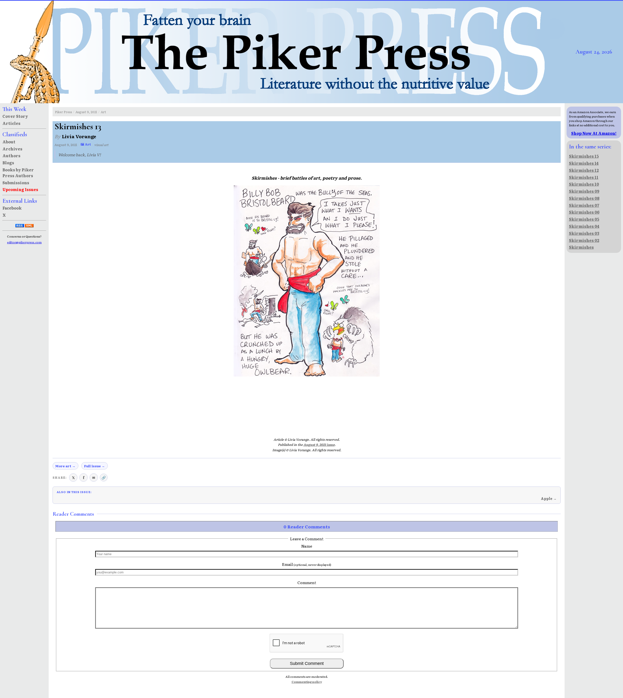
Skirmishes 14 (584, 163)
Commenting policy (307, 682)
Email (306, 564)
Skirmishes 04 (584, 226)
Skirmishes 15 (584, 156)
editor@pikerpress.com (24, 242)
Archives (12, 149)
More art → (65, 465)
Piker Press (63, 112)
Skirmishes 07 (584, 205)
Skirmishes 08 (584, 198)
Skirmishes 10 (584, 184)
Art (103, 112)
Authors (11, 155)
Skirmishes (581, 247)
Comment (306, 582)
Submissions (15, 182)
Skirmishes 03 (584, 233)
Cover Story (15, 116)
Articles (11, 123)
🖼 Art (86, 144)
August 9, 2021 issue (319, 444)
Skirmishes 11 (583, 177)
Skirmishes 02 (584, 240)
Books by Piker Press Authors (18, 172)
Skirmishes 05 (584, 219)
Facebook (12, 208)
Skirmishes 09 (584, 191)
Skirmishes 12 (584, 170)
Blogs (8, 162)
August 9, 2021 (86, 112)
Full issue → (94, 465)
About (8, 142)
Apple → (549, 498)
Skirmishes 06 (584, 212)
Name (306, 546)
